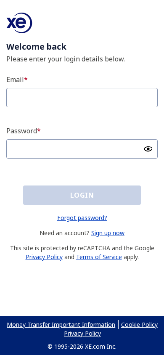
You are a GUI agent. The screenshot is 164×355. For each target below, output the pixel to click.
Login (82, 195)
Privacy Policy (44, 257)
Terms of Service (99, 257)
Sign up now (107, 233)
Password (21, 130)
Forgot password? (82, 218)
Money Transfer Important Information (61, 325)
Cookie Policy (139, 325)
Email (15, 79)
